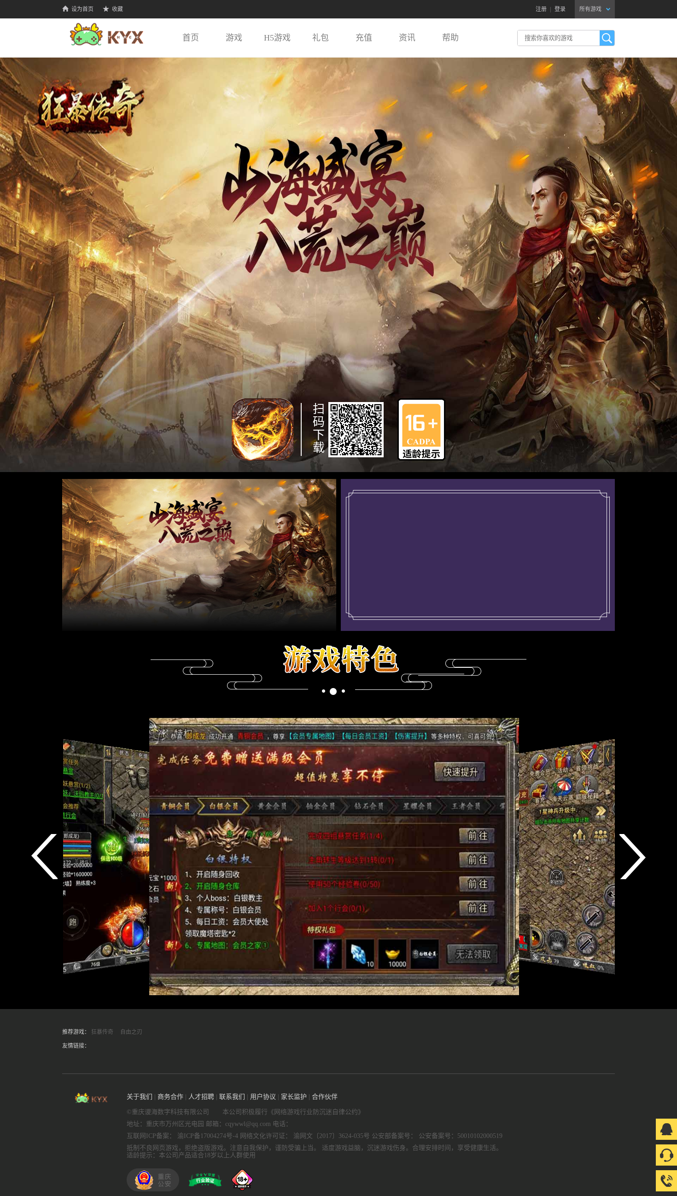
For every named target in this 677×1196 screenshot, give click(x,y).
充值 (364, 37)
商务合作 (170, 1096)
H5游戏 (277, 37)
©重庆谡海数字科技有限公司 (168, 1111)
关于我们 (139, 1096)
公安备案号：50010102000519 (460, 1135)
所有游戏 (590, 9)
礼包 (320, 37)
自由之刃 (131, 1032)
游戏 (234, 37)
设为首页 (82, 9)
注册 (541, 9)
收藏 (117, 9)
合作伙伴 (325, 1096)
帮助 (450, 37)
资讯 (407, 37)
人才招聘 (201, 1096)
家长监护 (294, 1096)
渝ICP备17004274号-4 (207, 1135)
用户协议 (263, 1096)
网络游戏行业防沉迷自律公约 (316, 1111)
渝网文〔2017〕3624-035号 (331, 1135)
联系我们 (232, 1096)
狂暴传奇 (102, 1032)
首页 (190, 37)
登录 (560, 9)
